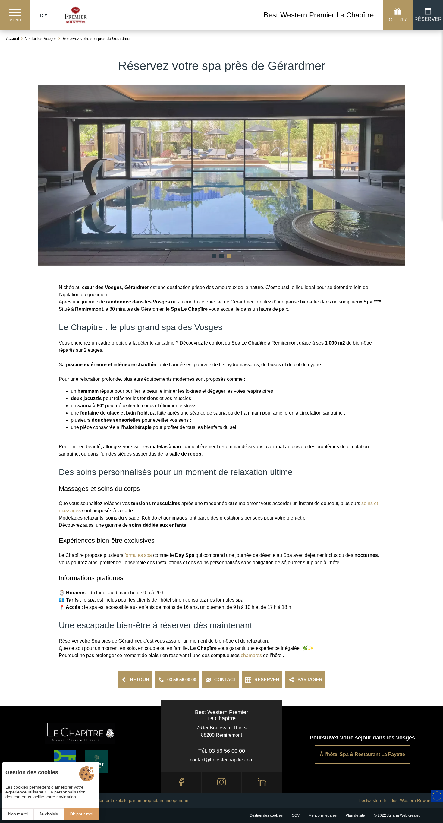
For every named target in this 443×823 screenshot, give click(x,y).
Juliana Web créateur (404, 815)
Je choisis (48, 814)
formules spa (137, 555)
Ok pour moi (81, 814)
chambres (251, 655)
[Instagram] (222, 782)
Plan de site (355, 815)
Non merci (18, 814)
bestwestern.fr (372, 800)
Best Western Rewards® (413, 800)
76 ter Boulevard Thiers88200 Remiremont (221, 731)
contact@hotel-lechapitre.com (221, 759)
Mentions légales (323, 815)
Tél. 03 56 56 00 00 (221, 751)
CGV (296, 815)
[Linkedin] (262, 782)
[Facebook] (181, 782)
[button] (214, 256)
